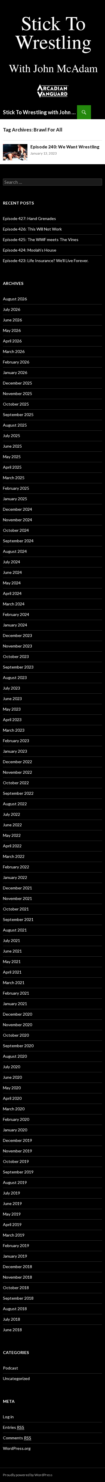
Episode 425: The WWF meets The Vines (40, 239)
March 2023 (13, 730)
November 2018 (17, 1277)
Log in (8, 1416)
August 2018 (15, 1308)
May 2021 (12, 961)
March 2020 (13, 1108)
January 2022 (15, 877)
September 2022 (18, 793)
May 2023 (12, 709)
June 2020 (12, 1077)
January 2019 (15, 1256)
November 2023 (17, 645)
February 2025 (16, 488)
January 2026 (15, 372)
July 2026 (11, 309)
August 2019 (15, 1182)
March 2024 (13, 603)
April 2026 (12, 340)
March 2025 (13, 477)
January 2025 (15, 498)
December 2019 (17, 1140)
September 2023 (18, 666)
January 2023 (15, 751)
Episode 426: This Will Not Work (32, 228)
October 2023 (16, 656)
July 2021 (11, 940)
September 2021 (18, 919)
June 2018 (12, 1329)
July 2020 (11, 1066)
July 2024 (11, 561)
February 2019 (16, 1245)
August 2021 (15, 929)
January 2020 (15, 1129)
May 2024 (12, 582)
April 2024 (12, 593)
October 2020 (16, 1035)
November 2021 (17, 898)
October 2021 (16, 908)
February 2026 (16, 361)
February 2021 (16, 993)
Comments (17, 1437)
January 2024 (15, 624)
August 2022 (15, 803)
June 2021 (12, 950)
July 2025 (11, 435)
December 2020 (17, 1014)
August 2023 (15, 677)
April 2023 (12, 719)
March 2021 (13, 982)
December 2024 (17, 509)
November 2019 (17, 1150)
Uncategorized (16, 1378)
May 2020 (12, 1087)
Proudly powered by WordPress (27, 1475)
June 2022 (12, 824)
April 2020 (12, 1098)
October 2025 (16, 403)
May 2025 (12, 456)
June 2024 (12, 572)
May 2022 (12, 835)
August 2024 (15, 551)
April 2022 (12, 845)
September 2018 (18, 1298)
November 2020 (17, 1024)
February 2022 (16, 866)
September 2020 (18, 1045)
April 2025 (12, 467)
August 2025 (15, 425)
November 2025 (17, 393)
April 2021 (12, 971)
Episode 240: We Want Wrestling (64, 146)
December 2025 (17, 382)
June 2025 (12, 446)
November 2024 (17, 519)
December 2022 (17, 761)
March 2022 (13, 856)
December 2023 (17, 635)
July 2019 (11, 1192)
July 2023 (11, 687)
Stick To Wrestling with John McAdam (40, 112)
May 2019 (12, 1213)
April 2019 (12, 1224)
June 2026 (12, 319)
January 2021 (15, 1003)
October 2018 (16, 1287)
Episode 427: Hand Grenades (29, 218)
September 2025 (18, 414)
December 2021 (17, 887)
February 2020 (16, 1119)
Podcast (10, 1367)
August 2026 (15, 298)
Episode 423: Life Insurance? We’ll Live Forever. (45, 260)
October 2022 (16, 782)
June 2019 (12, 1203)
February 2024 (16, 614)
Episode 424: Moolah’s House (29, 249)
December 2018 (17, 1266)
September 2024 (18, 540)
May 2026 (12, 330)
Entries (13, 1427)
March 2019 (13, 1234)
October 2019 (16, 1161)
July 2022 (11, 814)
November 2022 (17, 772)
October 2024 (16, 530)
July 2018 (11, 1319)
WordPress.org (17, 1448)
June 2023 (12, 698)
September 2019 (18, 1171)
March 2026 (13, 351)
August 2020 (15, 1056)
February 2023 (16, 740)
